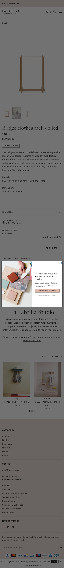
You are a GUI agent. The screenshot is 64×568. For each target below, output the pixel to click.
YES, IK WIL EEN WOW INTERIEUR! (47, 290)
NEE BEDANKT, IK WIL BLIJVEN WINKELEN (47, 295)
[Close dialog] (61, 263)
